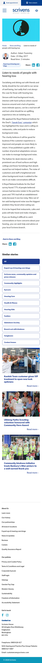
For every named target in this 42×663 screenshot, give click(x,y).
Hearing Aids (9, 309)
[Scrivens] (21, 11)
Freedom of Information (10, 598)
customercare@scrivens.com (18, 652)
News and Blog (15, 46)
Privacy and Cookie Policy (12, 562)
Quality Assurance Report (11, 549)
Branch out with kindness (14, 329)
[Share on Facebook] (38, 65)
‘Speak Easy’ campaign (21, 122)
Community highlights (13, 283)
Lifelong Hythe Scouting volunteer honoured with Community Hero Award (17, 422)
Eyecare (7, 290)
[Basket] (36, 10)
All (5, 261)
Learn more (6, 513)
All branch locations (9, 527)
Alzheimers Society (12, 323)
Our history (6, 518)
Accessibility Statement (11, 602)
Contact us (6, 620)
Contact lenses (10, 342)
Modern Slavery (8, 589)
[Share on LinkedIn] (33, 65)
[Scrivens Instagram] (7, 615)
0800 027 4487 (7, 649)
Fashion (7, 316)
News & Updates (8, 536)
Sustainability (7, 593)
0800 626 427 (16, 642)
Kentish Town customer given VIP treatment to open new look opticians (21, 379)
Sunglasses (8, 336)
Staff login (5, 575)
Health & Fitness (10, 303)
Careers (5, 545)
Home (4, 46)
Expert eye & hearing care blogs (11, 65)
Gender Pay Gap (8, 584)
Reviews (5, 540)
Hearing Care (9, 296)
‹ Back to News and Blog (11, 239)
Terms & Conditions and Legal (13, 566)
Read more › (32, 386)
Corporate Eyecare (9, 571)
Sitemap (5, 580)
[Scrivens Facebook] (2, 615)
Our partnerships (8, 522)
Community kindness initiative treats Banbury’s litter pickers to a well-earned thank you (20, 466)
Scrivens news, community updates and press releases (20, 275)
